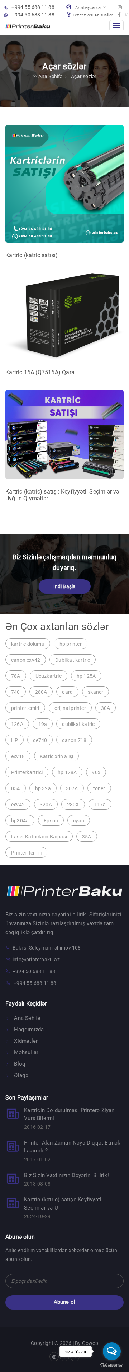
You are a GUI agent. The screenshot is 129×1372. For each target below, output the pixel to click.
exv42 (18, 804)
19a (42, 724)
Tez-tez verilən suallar (93, 15)
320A (46, 804)
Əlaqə (20, 1075)
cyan (78, 820)
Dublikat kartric (72, 660)
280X (73, 804)
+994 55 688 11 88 (32, 7)
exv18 (18, 756)
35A (86, 837)
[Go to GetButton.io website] (111, 1365)
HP (14, 740)
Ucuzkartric (48, 676)
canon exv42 (25, 660)
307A (72, 788)
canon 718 (74, 740)
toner (99, 788)
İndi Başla (64, 586)
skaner (95, 692)
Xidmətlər (25, 1041)
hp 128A (67, 772)
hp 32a (43, 788)
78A (15, 676)
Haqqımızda (28, 1029)
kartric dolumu (27, 644)
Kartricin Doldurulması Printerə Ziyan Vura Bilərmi (69, 1114)
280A (41, 692)
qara (67, 692)
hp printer (70, 644)
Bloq (19, 1064)
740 (15, 692)
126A (17, 724)
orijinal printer (70, 708)
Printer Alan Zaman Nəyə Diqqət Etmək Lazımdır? (72, 1147)
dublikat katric (78, 724)
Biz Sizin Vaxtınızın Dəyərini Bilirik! (66, 1175)
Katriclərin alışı (56, 756)
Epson (51, 820)
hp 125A (86, 676)
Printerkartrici (27, 772)
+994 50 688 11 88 (32, 14)
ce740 (40, 740)
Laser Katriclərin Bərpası (39, 837)
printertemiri (25, 708)
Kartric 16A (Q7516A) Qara (40, 372)
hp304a (20, 820)
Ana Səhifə (50, 76)
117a (100, 804)
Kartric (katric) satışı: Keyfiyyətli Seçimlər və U (63, 1203)
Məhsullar (25, 1052)
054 (15, 788)
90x (96, 772)
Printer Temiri (26, 853)
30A (105, 708)
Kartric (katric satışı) (31, 255)
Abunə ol (65, 1302)
